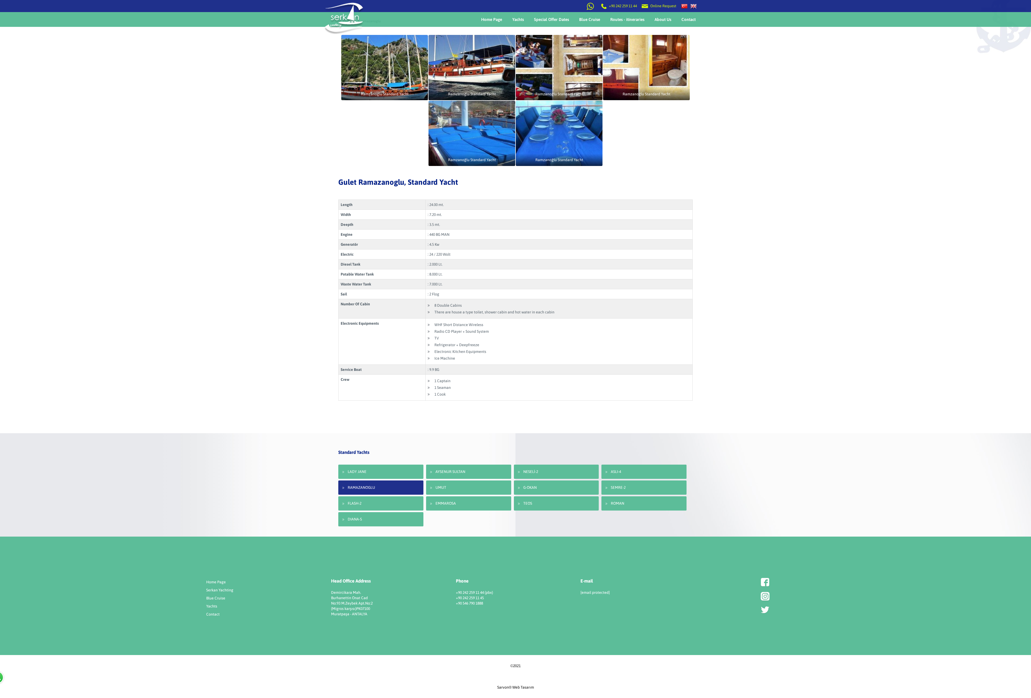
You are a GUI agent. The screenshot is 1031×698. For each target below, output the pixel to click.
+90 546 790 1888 (469, 603)
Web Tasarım (523, 687)
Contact (213, 614)
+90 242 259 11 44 (623, 6)
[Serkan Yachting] (693, 6)
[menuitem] (491, 19)
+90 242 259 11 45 (470, 598)
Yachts (211, 606)
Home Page (216, 582)
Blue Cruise (215, 598)
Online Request (662, 6)
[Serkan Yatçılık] (684, 6)
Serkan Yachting (219, 590)
